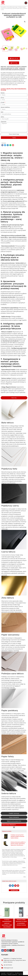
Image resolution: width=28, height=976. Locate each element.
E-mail (2, 102)
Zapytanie (3, 121)
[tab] (14, 397)
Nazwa (2, 92)
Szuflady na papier (22, 7)
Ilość (2, 112)
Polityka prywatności (12, 974)
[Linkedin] (13, 885)
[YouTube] (18, 885)
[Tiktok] (8, 950)
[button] (25, 3)
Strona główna (3, 7)
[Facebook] (10, 885)
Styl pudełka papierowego (12, 7)
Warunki (21, 974)
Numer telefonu (5, 107)
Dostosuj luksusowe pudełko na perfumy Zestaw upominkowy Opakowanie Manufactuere (18, 843)
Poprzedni (1, 48)
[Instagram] (10, 950)
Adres (2, 116)
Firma (2, 97)
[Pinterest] (15, 885)
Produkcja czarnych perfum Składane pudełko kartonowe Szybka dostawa (17, 836)
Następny (26, 48)
